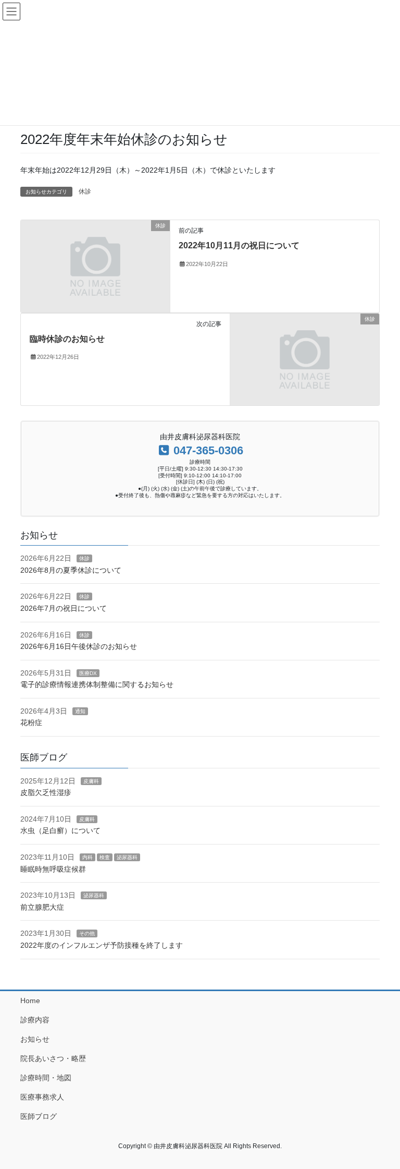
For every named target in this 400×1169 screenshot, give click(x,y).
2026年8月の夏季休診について (70, 570)
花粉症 (31, 722)
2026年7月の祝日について (63, 608)
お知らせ (34, 1039)
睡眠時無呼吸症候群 (53, 869)
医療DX (88, 673)
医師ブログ (38, 1116)
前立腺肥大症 (42, 907)
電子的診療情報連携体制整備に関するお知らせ (96, 684)
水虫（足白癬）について (60, 830)
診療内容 (34, 1020)
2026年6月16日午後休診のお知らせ (78, 646)
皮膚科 (91, 781)
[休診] (95, 265)
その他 (87, 933)
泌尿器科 (127, 857)
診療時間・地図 (45, 1078)
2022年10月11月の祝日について (239, 245)
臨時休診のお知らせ (67, 338)
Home (30, 1000)
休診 (85, 191)
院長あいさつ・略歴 (53, 1058)
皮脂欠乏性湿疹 (45, 792)
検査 (104, 857)
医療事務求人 (42, 1097)
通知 (80, 711)
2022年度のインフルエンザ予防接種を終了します (101, 945)
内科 (87, 857)
